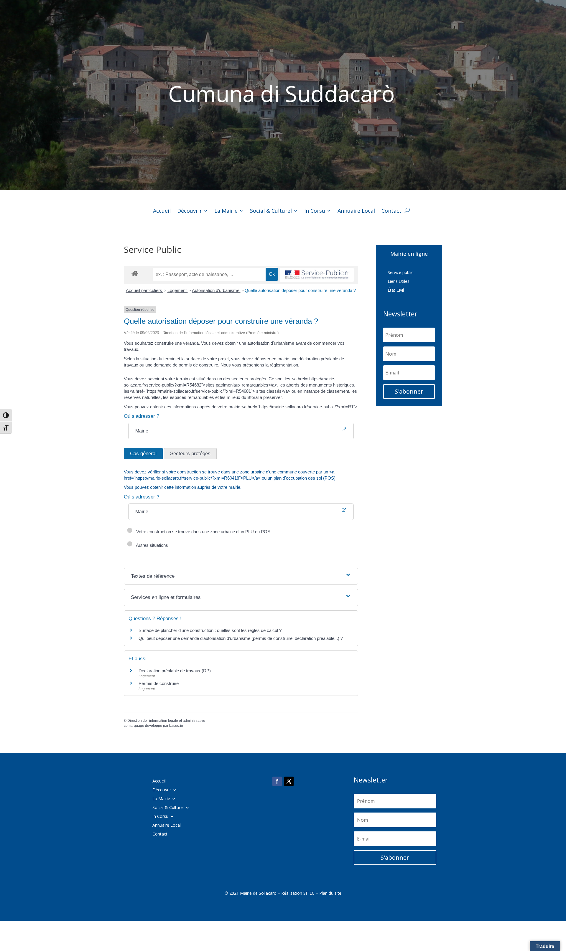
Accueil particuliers (144, 290)
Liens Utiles (398, 281)
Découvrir (189, 211)
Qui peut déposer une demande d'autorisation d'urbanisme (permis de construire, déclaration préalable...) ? (241, 638)
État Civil (396, 290)
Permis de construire (159, 683)
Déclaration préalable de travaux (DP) (175, 670)
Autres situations (151, 545)
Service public (400, 272)
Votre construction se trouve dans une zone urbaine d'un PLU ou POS (202, 531)
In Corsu (314, 211)
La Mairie (226, 211)
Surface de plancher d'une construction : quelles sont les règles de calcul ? (210, 630)
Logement (177, 290)
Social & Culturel (271, 211)
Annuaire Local (356, 211)
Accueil (162, 211)
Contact (391, 211)
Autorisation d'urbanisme (216, 290)
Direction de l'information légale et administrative (166, 721)
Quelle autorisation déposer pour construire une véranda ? (300, 290)
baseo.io (176, 726)
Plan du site (330, 893)
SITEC (309, 893)
